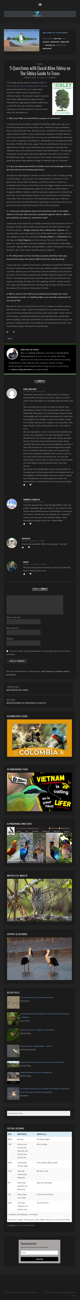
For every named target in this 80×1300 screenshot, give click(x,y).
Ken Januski (30, 389)
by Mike (41, 78)
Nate (26, 562)
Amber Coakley (31, 499)
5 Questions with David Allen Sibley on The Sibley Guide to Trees (40, 71)
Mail (13, 628)
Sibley (10, 338)
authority (40, 353)
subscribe (64, 42)
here (13, 1225)
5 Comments (52, 78)
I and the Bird (42, 369)
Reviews (40, 64)
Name (13, 617)
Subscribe (39, 1259)
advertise (55, 42)
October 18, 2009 (30, 78)
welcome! (47, 48)
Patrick (26, 538)
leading (32, 353)
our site (57, 38)
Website (10, 639)
